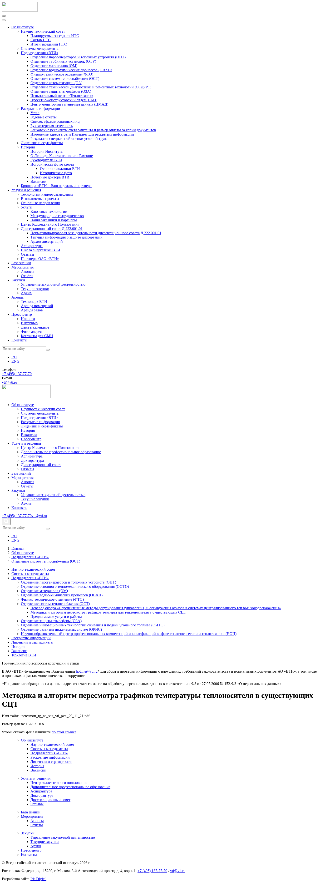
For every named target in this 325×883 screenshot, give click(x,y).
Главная (17, 548)
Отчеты (27, 486)
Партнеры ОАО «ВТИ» (40, 259)
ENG (15, 361)
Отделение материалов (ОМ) (53, 66)
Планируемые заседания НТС (54, 36)
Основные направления (40, 203)
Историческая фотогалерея (52, 164)
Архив (26, 293)
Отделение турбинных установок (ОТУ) (63, 61)
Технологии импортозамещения (47, 194)
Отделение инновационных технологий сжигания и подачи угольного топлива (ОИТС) (92, 625)
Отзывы (27, 254)
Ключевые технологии (48, 211)
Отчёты (27, 276)
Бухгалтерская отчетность (51, 126)
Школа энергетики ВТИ (40, 250)
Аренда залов (32, 310)
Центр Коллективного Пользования (50, 224)
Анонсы (27, 271)
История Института (46, 151)
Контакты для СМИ (37, 336)
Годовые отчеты (43, 117)
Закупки (18, 280)
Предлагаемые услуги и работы (56, 616)
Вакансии (38, 181)
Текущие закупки (35, 289)
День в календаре (35, 327)
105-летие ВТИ (23, 655)
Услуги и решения (26, 190)
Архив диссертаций (46, 241)
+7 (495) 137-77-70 (17, 374)
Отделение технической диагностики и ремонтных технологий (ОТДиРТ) (90, 87)
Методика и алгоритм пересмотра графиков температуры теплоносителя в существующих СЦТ (108, 612)
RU (14, 357)
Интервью (29, 323)
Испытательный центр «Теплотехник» (61, 96)
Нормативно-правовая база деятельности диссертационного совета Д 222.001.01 (95, 233)
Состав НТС (40, 40)
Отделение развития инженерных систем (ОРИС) (61, 629)
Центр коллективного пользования (58, 783)
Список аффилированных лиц (55, 121)
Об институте (22, 27)
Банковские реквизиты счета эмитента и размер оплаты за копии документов (93, 130)
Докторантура (32, 460)
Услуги (26, 207)
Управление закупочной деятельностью (53, 284)
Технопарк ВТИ (34, 301)
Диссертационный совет (41, 465)
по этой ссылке (64, 732)
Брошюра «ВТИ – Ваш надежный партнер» (56, 186)
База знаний (21, 263)
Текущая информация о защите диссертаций (66, 237)
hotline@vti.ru (87, 671)
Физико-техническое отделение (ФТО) (61, 74)
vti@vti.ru (9, 382)
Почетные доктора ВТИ (49, 177)
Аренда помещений (37, 306)
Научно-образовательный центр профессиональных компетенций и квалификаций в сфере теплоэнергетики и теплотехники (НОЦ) (128, 634)
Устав (34, 113)
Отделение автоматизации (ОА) (56, 83)
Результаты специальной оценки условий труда (69, 139)
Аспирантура (32, 246)
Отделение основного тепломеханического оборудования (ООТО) (75, 586)
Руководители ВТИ (46, 160)
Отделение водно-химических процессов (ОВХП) (71, 70)
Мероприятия (22, 267)
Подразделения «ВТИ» (39, 53)
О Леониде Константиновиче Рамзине (61, 156)
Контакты (19, 340)
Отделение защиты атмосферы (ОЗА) (60, 91)
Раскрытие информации (40, 109)
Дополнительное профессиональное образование (61, 452)
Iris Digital (38, 879)
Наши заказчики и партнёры (53, 220)
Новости (28, 319)
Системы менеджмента (40, 48)
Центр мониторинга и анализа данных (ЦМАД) (69, 104)
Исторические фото (56, 173)
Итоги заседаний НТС (48, 44)
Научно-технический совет (43, 31)
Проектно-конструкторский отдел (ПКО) (63, 100)
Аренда (17, 297)
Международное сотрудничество (57, 216)
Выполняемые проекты (40, 199)
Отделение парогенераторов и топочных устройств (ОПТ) (78, 57)
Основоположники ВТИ (60, 169)
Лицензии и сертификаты (42, 143)
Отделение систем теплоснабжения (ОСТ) (64, 78)
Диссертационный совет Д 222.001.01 (52, 229)
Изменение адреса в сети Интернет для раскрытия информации (82, 134)
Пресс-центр (21, 314)
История (28, 147)
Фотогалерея (31, 332)
